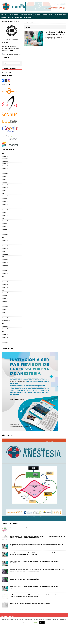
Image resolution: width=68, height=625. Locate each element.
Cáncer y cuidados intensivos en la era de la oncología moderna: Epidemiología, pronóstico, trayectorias (35, 562)
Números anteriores (26, 14)
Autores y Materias (7, 72)
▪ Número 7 (5, 212)
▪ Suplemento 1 (6, 320)
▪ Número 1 (5, 156)
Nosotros (4, 14)
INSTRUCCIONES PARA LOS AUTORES (27, 614)
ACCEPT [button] (42, 622)
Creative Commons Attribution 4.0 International (11, 49)
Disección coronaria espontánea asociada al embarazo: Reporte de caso (30, 603)
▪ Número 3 (5, 161)
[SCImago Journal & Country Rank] (11, 54)
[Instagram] (9, 80)
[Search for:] (12, 63)
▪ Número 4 (5, 163)
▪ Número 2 (5, 159)
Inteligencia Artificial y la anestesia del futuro (55, 33)
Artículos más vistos (9, 524)
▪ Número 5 (5, 166)
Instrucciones (14, 14)
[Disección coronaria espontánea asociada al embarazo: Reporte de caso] (5, 606)
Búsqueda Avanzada (60, 14)
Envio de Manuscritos (8, 614)
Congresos (27, 17)
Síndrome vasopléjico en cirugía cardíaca (21, 527)
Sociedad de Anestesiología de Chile (11, 17)
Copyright (55, 614)
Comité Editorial (44, 614)
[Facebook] (3, 80)
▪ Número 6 (5, 168)
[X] (6, 80)
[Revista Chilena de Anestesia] (34, 6)
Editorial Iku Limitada (8, 616)
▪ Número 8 (5, 215)
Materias (37, 14)
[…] (56, 39)
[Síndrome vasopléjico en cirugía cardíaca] (5, 531)
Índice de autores (47, 14)
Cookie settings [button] (32, 622)
